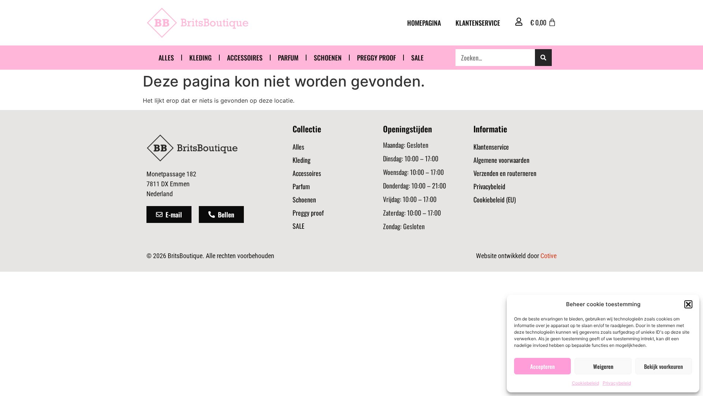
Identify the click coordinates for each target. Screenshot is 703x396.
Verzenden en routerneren (504, 173)
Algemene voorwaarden (501, 160)
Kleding (200, 57)
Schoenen (328, 57)
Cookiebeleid (585, 383)
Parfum (288, 57)
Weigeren (603, 366)
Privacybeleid (617, 383)
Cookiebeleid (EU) (494, 199)
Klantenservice (477, 22)
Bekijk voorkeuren (663, 366)
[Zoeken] (543, 57)
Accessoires (245, 57)
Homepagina (424, 22)
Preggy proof (376, 57)
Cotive (548, 256)
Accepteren (542, 366)
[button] (688, 304)
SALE (417, 57)
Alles (166, 57)
